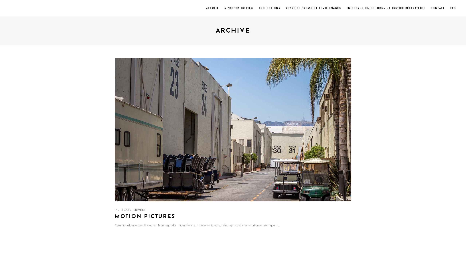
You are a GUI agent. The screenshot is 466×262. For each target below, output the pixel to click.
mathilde (139, 210)
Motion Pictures (145, 216)
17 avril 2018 (122, 210)
